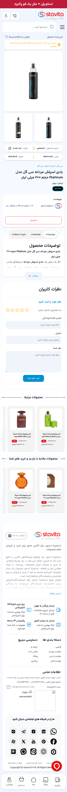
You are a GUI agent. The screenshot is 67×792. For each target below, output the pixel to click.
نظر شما (57, 348)
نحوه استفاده (19, 234)
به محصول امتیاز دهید (49, 310)
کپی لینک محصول (55, 37)
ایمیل (58, 333)
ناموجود (33, 220)
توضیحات (50, 234)
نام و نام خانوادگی (51, 318)
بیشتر (35, 276)
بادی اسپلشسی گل (46, 166)
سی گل (59, 166)
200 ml (57, 188)
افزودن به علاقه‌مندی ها (19, 37)
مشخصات (36, 234)
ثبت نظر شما (33, 378)
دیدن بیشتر (55, 593)
